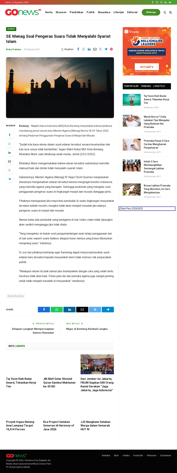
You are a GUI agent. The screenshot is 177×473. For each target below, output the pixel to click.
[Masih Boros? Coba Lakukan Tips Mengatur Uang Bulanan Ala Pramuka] (132, 121)
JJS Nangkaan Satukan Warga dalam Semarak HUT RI (95, 425)
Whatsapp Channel (151, 13)
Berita (49, 12)
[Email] (9, 161)
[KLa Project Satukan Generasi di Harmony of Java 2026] (60, 407)
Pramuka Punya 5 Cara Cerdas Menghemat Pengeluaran (156, 144)
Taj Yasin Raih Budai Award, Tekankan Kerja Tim (21, 382)
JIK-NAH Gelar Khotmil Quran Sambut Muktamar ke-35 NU (59, 382)
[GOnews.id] (23, 12)
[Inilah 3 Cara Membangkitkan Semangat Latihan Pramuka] (132, 165)
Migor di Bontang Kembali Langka (87, 328)
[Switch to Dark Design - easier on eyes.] (165, 12)
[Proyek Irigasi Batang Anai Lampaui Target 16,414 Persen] (22, 407)
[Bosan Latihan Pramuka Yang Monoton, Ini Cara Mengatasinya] (132, 189)
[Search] (170, 12)
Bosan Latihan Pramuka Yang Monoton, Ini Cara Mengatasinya (157, 189)
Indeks (126, 455)
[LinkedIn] (9, 152)
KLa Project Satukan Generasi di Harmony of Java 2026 (58, 425)
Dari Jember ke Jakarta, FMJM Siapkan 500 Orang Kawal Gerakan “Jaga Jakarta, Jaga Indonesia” (97, 384)
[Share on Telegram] (105, 49)
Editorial (132, 12)
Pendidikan (76, 12)
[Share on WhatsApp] (83, 49)
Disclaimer (165, 455)
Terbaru (146, 86)
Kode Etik (138, 455)
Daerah (11, 29)
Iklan (116, 455)
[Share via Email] (94, 49)
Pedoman (151, 455)
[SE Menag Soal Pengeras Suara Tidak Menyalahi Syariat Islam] (60, 87)
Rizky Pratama (13, 49)
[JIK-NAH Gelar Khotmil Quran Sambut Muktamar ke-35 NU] (60, 364)
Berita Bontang (15, 296)
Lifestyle (119, 12)
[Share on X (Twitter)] (100, 49)
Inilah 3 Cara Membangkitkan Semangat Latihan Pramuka (154, 166)
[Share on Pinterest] (111, 49)
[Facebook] (9, 134)
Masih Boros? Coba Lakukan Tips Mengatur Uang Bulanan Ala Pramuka (157, 121)
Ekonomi (61, 12)
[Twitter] (9, 170)
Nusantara (104, 12)
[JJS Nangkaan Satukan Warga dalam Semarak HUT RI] (97, 407)
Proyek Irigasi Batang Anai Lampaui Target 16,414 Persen (20, 425)
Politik (91, 12)
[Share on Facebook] (78, 49)
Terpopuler (131, 86)
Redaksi (106, 455)
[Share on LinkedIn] (89, 49)
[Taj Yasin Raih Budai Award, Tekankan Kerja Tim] (22, 364)
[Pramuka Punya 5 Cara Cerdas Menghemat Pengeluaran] (132, 145)
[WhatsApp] (9, 143)
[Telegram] (9, 179)
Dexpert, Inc (45, 460)
